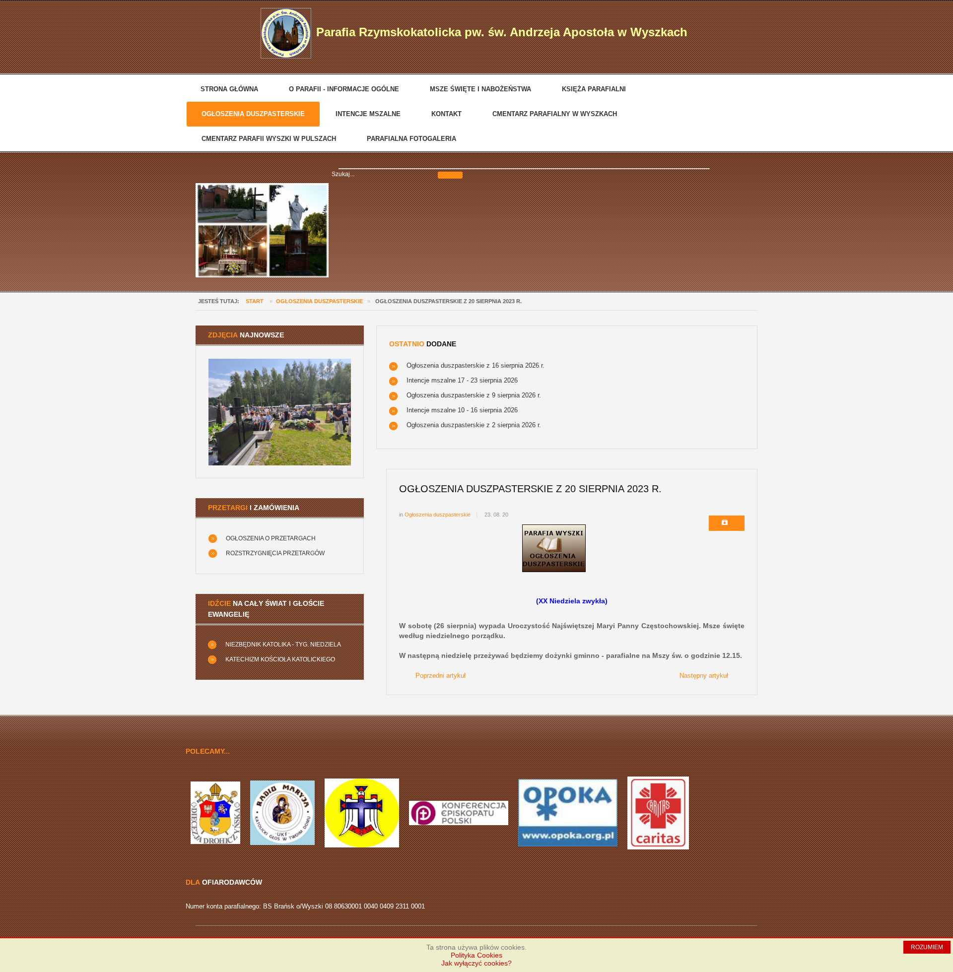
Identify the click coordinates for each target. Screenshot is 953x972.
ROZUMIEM (927, 947)
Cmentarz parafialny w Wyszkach (554, 114)
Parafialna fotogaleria (411, 138)
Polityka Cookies (476, 955)
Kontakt (446, 114)
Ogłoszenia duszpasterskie (253, 114)
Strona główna (229, 89)
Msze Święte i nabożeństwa (480, 89)
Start (255, 301)
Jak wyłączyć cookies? (476, 963)
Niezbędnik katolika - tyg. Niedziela (283, 644)
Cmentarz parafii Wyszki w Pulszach (269, 138)
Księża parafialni (594, 89)
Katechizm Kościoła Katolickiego (280, 659)
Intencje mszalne (368, 114)
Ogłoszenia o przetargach (271, 538)
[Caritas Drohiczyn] (658, 812)
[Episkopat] (458, 812)
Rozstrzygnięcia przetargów (275, 553)
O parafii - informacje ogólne (344, 89)
